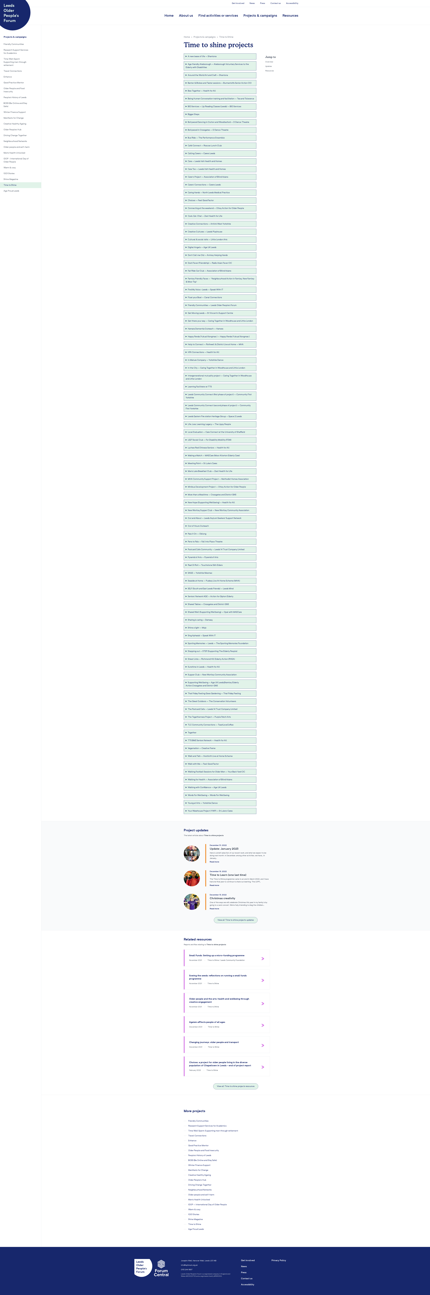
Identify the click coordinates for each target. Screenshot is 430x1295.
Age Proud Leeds (196, 1229)
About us (186, 15)
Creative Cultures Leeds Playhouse (205, 232)
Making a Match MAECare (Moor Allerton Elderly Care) (214, 456)
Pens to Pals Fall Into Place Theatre (205, 542)
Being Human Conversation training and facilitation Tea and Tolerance (221, 99)
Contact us (275, 3)
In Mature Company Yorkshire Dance (205, 360)
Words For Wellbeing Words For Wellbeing (208, 795)
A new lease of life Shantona (202, 56)
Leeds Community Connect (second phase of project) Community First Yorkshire (218, 407)
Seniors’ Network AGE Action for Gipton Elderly (210, 597)
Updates (268, 66)
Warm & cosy (194, 1210)
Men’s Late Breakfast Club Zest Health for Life (210, 471)
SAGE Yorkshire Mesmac (200, 573)
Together (192, 733)
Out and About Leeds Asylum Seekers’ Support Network (214, 518)
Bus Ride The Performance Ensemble (206, 138)
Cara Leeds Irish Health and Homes (205, 161)
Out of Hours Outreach (198, 526)
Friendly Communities (198, 1121)
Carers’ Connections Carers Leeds (204, 185)
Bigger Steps (193, 114)
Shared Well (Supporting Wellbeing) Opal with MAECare (215, 612)
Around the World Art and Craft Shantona (208, 75)
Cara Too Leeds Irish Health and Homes (207, 169)
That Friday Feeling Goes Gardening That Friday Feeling (214, 694)
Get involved (238, 3)
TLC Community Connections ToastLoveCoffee (210, 725)
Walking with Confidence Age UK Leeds (207, 787)
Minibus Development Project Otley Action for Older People (217, 487)
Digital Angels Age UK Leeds (202, 247)
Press (262, 3)
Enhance (192, 1141)
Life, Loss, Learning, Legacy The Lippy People (209, 424)
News (252, 3)
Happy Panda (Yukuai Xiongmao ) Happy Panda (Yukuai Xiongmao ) (219, 337)
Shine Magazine (195, 1219)
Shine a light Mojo (197, 628)
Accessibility (292, 3)
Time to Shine (226, 37)
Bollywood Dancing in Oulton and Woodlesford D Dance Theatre (218, 122)
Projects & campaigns (260, 15)
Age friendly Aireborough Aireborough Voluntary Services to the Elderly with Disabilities (217, 65)
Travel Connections (197, 1136)
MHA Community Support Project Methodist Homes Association (218, 479)
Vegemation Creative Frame (201, 748)
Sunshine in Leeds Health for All (204, 667)
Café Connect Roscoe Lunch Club (205, 146)
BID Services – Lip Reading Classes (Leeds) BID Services (214, 107)
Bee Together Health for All (202, 91)
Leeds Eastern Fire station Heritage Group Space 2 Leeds (215, 416)
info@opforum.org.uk (189, 1265)
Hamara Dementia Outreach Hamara (205, 329)
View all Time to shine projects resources (236, 1086)
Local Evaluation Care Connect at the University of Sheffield (216, 432)
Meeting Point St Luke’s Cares (202, 463)
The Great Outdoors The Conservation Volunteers (212, 701)
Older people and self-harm (201, 1195)
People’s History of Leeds (199, 1155)
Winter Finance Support (199, 1165)
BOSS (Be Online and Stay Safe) (202, 1160)
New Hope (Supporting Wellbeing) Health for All (211, 503)
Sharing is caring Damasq (200, 620)
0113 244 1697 (186, 1270)
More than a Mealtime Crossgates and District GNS (212, 495)
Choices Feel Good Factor (201, 200)
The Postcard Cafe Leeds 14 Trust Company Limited (212, 709)
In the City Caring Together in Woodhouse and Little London (216, 368)
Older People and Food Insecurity (203, 1151)
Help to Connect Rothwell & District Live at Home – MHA (215, 344)
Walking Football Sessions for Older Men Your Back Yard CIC (216, 772)
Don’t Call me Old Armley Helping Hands (208, 255)
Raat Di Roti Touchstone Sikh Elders (205, 565)
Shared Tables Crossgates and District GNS (208, 604)
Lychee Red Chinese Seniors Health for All (208, 448)
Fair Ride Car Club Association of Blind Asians (209, 271)
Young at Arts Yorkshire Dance (203, 803)
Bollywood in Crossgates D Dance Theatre (208, 130)
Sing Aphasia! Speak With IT (202, 636)
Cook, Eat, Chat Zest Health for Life (205, 216)
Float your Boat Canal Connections (205, 298)
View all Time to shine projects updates (236, 920)
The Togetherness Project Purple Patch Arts (209, 717)
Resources (290, 15)
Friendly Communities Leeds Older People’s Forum (212, 305)
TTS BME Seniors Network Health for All (207, 741)
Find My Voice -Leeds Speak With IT (205, 290)
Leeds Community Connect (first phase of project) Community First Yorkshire (219, 396)
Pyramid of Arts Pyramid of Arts (203, 557)
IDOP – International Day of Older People (207, 1205)
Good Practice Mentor (198, 1146)
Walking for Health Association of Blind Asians (210, 780)
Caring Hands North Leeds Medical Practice (209, 193)
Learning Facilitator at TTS (200, 387)
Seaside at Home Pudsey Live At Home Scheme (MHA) (214, 581)
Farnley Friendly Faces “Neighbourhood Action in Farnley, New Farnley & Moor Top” (220, 280)
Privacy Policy (278, 1260)
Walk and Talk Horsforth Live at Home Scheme (210, 756)
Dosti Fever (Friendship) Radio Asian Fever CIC (210, 263)
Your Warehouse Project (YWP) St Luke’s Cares (210, 811)
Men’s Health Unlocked (199, 1200)
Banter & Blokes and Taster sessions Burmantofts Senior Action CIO (220, 83)
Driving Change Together (199, 1185)
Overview (269, 62)
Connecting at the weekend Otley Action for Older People (216, 208)
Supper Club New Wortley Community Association (212, 675)
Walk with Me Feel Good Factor (203, 764)
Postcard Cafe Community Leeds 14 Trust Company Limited (216, 550)
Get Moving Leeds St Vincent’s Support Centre (210, 313)
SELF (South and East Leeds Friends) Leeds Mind (210, 589)
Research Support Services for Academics (207, 1126)
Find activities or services (218, 15)
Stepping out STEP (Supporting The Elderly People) (212, 651)
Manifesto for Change (198, 1170)
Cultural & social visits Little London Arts (207, 240)
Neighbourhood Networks (200, 1190)
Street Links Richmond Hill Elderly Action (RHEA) (211, 659)
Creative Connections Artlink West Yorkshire (209, 224)
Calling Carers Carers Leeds (201, 154)
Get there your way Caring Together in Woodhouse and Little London (220, 321)
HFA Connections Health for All (203, 352)
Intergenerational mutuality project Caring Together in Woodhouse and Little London (219, 377)
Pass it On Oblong (197, 534)
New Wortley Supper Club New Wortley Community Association (218, 510)
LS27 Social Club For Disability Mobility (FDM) (209, 440)
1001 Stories (193, 1214)
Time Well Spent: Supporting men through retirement (213, 1131)
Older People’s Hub (197, 1180)
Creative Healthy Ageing (199, 1175)
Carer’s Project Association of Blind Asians (208, 177)
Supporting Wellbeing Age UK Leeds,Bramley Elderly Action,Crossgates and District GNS (212, 684)
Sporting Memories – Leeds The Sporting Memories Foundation (218, 643)
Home (169, 15)
